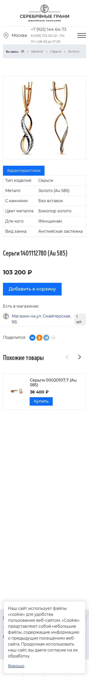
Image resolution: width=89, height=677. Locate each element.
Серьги (55, 51)
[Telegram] (46, 338)
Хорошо (16, 666)
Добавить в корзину (32, 289)
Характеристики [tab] (24, 170)
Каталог (37, 51)
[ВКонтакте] (32, 338)
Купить (41, 401)
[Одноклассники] (39, 338)
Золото (73, 51)
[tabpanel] (44, 206)
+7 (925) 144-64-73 (48, 29)
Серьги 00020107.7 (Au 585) (53, 382)
